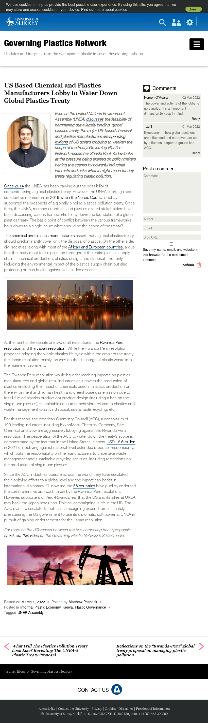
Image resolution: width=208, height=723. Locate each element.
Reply (196, 118)
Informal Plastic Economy (40, 607)
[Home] (22, 20)
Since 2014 (14, 186)
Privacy (97, 709)
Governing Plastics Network (55, 42)
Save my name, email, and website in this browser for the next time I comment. (170, 254)
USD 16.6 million (121, 442)
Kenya (68, 607)
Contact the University (73, 709)
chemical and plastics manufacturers (43, 236)
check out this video (21, 536)
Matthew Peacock (83, 601)
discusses (94, 119)
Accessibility (47, 709)
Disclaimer (125, 709)
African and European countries (95, 247)
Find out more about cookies (104, 9)
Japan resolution (51, 349)
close (192, 9)
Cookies (110, 709)
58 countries (84, 486)
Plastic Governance (90, 607)
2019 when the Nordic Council (76, 198)
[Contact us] (116, 689)
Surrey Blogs (15, 671)
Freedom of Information (153, 709)
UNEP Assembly (31, 612)
